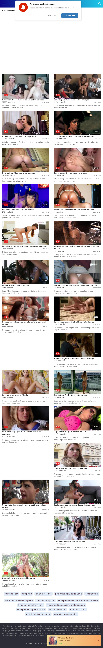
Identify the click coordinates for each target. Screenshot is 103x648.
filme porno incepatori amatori (31, 609)
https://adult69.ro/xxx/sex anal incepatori (66, 605)
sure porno (27, 594)
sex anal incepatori (45, 600)
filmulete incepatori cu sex (30, 605)
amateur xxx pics (44, 594)
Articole (29, 644)
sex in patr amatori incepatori (19, 600)
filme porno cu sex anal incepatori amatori (78, 600)
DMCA (36, 644)
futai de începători (57, 609)
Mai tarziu (52, 15)
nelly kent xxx (11, 594)
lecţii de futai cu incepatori (38, 614)
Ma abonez (70, 15)
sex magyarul (91, 594)
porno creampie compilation (68, 594)
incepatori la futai (78, 609)
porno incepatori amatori (65, 614)
